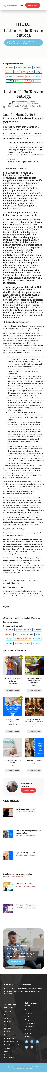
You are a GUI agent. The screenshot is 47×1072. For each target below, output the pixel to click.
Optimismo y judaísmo (25, 852)
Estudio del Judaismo (19, 43)
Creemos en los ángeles (26, 905)
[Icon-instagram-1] (31, 1041)
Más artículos (28, 790)
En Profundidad (27, 42)
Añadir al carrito (13, 690)
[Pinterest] (26, 1047)
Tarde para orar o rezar (25, 809)
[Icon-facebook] (26, 1041)
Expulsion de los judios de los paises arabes (28, 832)
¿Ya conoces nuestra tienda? (16, 650)
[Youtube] (31, 1047)
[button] (21, 5)
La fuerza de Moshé (24, 883)
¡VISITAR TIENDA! (16, 962)
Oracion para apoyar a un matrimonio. (19, 874)
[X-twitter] (37, 1041)
